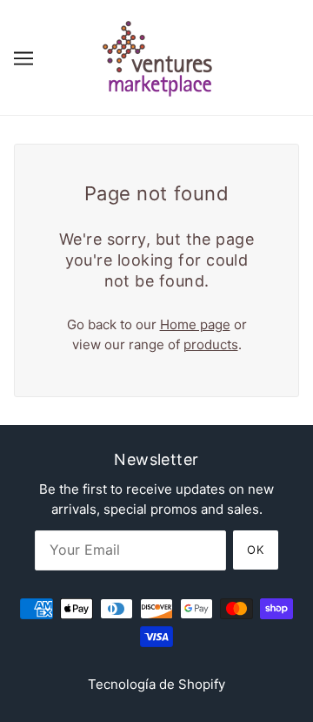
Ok (255, 550)
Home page (195, 324)
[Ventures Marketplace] (157, 56)
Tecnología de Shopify (156, 684)
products (210, 344)
